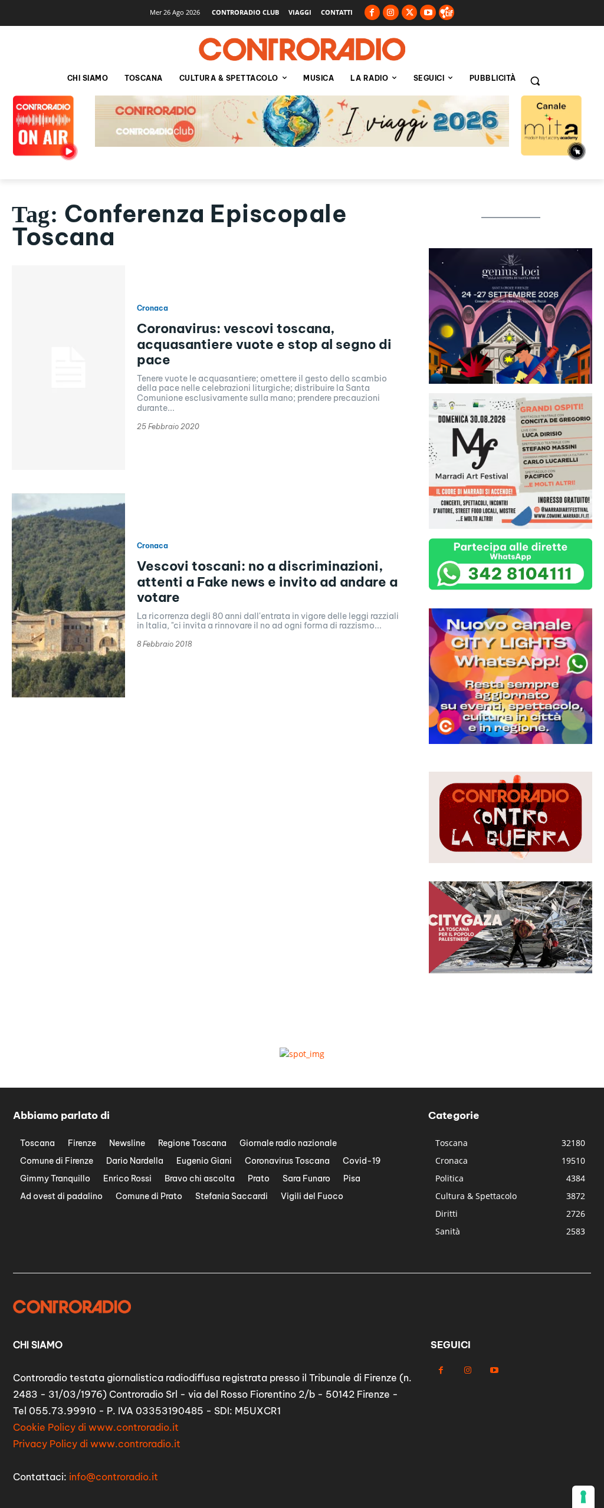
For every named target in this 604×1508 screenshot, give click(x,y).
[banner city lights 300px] (510, 740)
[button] (535, 80)
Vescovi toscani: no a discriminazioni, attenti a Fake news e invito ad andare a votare (267, 581)
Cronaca (152, 308)
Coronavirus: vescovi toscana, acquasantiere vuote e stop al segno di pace (264, 344)
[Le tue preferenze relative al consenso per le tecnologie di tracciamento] (583, 1497)
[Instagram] (391, 13)
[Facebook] (372, 13)
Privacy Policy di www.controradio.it (96, 1444)
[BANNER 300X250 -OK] (510, 525)
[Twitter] (410, 13)
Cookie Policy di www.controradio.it (96, 1427)
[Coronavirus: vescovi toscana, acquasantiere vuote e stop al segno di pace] (68, 367)
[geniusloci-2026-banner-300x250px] (510, 380)
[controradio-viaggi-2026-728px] (302, 143)
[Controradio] (301, 49)
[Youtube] (428, 13)
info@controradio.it (113, 1477)
